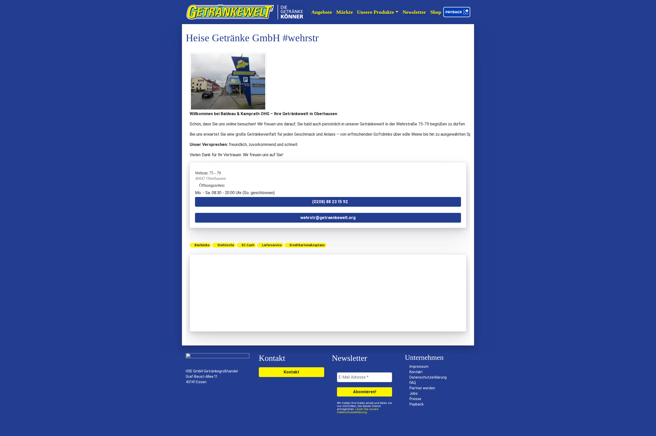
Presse (415, 399)
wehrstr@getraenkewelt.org (328, 217)
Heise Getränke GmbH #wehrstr (252, 38)
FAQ (412, 383)
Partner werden (422, 388)
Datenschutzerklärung (428, 377)
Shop (435, 12)
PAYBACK (457, 12)
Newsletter (414, 12)
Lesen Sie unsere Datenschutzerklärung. (357, 411)
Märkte (344, 12)
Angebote (321, 12)
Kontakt (291, 372)
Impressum (418, 366)
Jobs (413, 393)
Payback (416, 404)
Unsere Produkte (375, 12)
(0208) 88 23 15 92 (329, 201)
